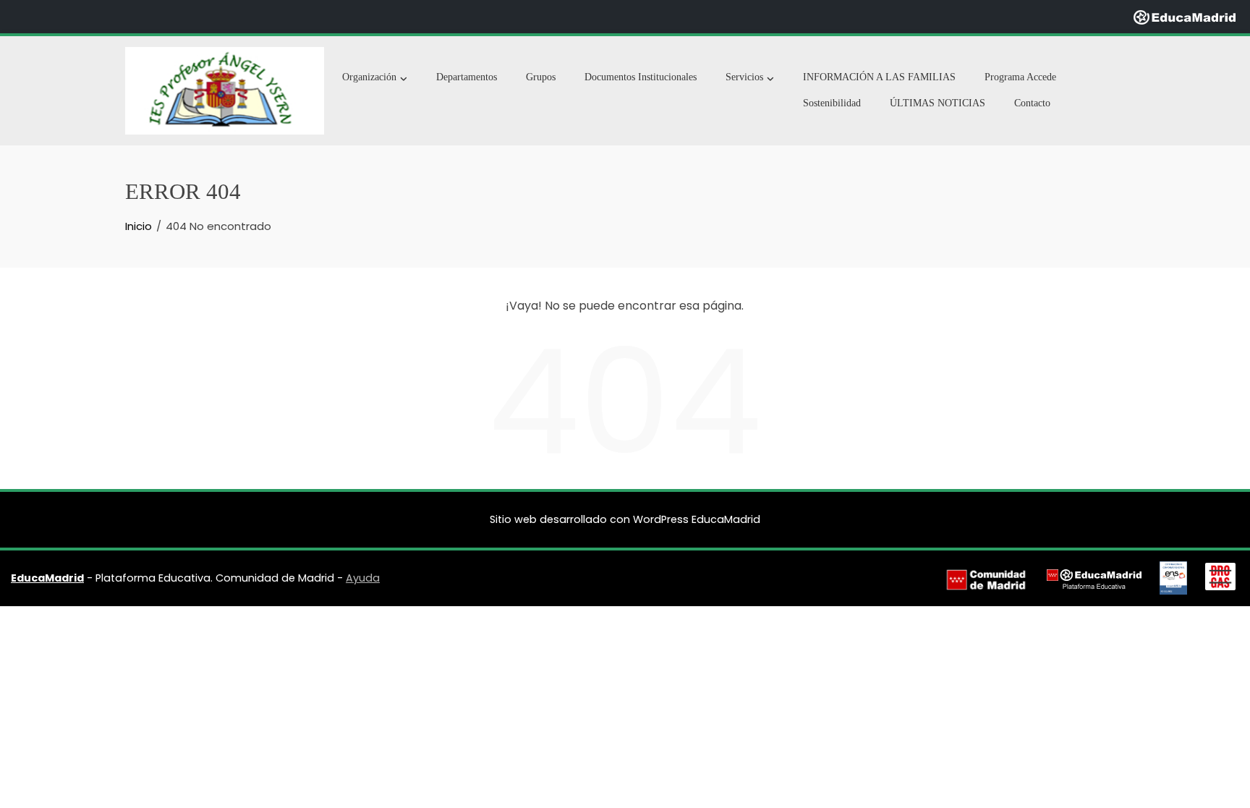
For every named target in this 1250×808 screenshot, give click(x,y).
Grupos (541, 77)
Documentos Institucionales (640, 77)
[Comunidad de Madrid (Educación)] (986, 578)
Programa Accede (1020, 77)
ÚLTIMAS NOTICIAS (937, 103)
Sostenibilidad (832, 103)
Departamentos (466, 77)
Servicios (744, 77)
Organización (369, 77)
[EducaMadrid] (1185, 16)
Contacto (1032, 103)
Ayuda (363, 578)
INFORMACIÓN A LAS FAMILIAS (879, 77)
